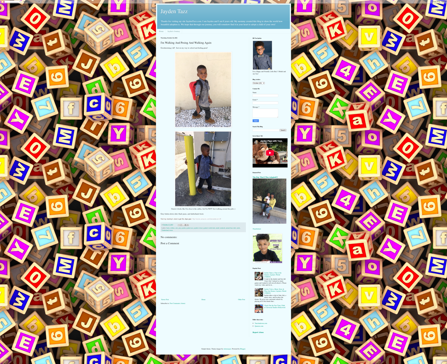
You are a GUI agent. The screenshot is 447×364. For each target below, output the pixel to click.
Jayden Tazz (174, 11)
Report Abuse (258, 332)
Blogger (242, 349)
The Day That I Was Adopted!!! (265, 177)
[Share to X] (183, 225)
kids (214, 228)
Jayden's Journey (174, 31)
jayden (184, 228)
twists (171, 230)
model (217, 228)
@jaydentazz (257, 229)
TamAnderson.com (261, 323)
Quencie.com (259, 326)
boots (168, 228)
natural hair (229, 228)
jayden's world (207, 228)
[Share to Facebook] (185, 225)
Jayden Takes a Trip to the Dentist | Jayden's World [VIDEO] (272, 275)
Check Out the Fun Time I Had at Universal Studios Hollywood (274, 306)
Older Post (241, 299)
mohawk (222, 228)
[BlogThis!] (181, 225)
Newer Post (165, 299)
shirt (234, 228)
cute (176, 228)
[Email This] (179, 225)
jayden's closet (198, 228)
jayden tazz (189, 228)
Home (161, 31)
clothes (172, 228)
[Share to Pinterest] (188, 225)
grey (180, 228)
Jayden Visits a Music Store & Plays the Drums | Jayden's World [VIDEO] (275, 291)
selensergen (227, 349)
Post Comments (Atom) (177, 303)
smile (238, 228)
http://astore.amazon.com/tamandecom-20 (206, 219)
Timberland (165, 230)
